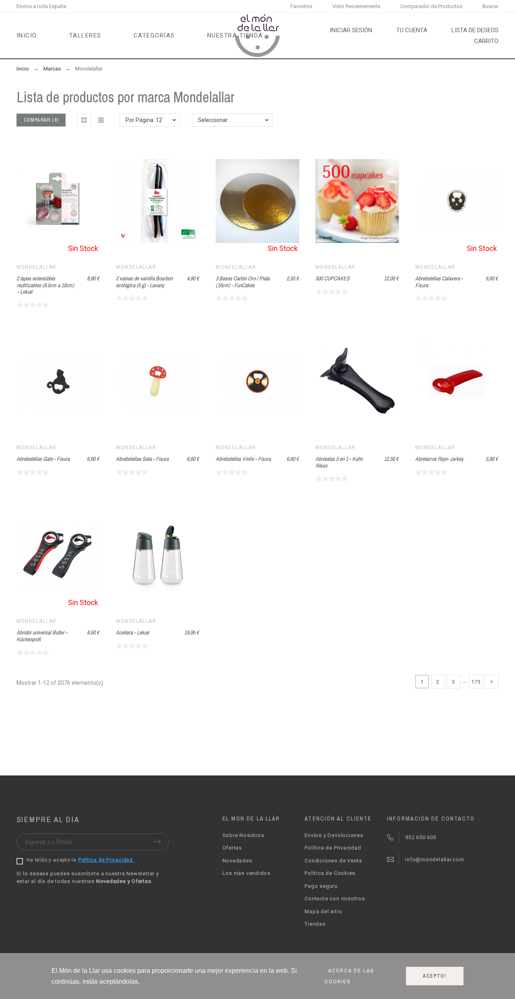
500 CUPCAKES (332, 278)
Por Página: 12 (144, 120)
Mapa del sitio (323, 911)
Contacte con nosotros (335, 898)
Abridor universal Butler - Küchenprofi (41, 636)
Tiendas (315, 924)
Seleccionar (213, 120)
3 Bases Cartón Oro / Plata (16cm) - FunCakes (243, 282)
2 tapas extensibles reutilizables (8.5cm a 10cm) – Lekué (45, 285)
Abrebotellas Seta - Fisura (142, 458)
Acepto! (435, 976)
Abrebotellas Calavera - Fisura (439, 282)
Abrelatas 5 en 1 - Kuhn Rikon (339, 462)
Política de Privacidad (333, 848)
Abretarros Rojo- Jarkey (439, 458)
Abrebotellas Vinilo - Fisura (243, 458)
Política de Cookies (330, 873)
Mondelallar (36, 267)
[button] (84, 120)
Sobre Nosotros (243, 835)
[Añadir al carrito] (148, 201)
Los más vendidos (246, 873)
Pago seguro (321, 886)
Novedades (237, 861)
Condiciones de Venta (333, 861)
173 (476, 681)
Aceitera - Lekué (132, 632)
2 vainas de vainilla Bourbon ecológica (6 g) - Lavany (144, 282)
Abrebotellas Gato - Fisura (43, 458)
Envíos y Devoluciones (334, 835)
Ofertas (232, 848)
